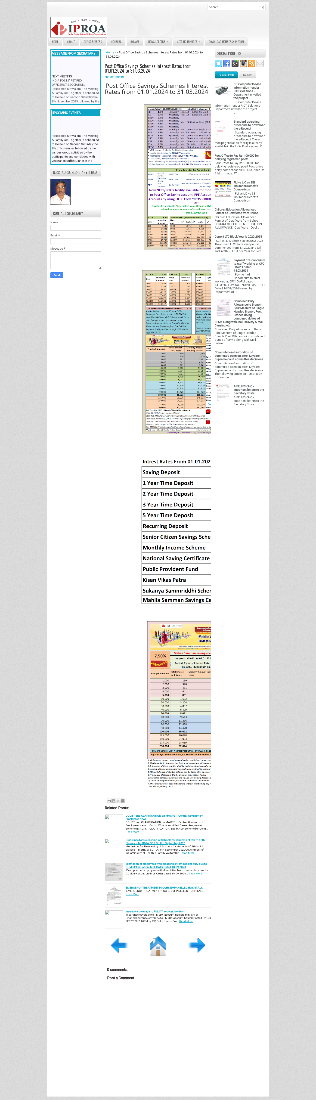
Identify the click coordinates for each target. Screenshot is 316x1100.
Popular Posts (226, 75)
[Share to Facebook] (122, 801)
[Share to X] (118, 801)
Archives (247, 75)
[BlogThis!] (113, 801)
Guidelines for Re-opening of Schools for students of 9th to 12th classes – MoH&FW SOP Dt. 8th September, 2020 (165, 841)
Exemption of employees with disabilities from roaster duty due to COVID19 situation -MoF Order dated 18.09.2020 (166, 865)
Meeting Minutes (188, 41)
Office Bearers (93, 41)
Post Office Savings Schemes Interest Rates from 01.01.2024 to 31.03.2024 (148, 68)
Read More (132, 832)
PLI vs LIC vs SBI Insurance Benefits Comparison (246, 186)
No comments (114, 76)
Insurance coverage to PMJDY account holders (155, 911)
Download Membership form (226, 41)
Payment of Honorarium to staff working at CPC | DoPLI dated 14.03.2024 (249, 265)
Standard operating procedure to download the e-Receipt (249, 125)
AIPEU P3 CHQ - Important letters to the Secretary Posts (249, 389)
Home (55, 41)
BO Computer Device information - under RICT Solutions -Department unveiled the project (247, 91)
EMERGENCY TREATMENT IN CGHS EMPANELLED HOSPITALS (164, 887)
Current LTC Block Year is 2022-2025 (238, 236)
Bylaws (134, 41)
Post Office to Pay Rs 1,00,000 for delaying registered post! (237, 157)
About (71, 41)
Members (116, 41)
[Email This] (109, 801)
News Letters (158, 41)
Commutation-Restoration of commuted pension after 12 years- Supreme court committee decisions (239, 355)
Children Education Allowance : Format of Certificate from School (237, 211)
